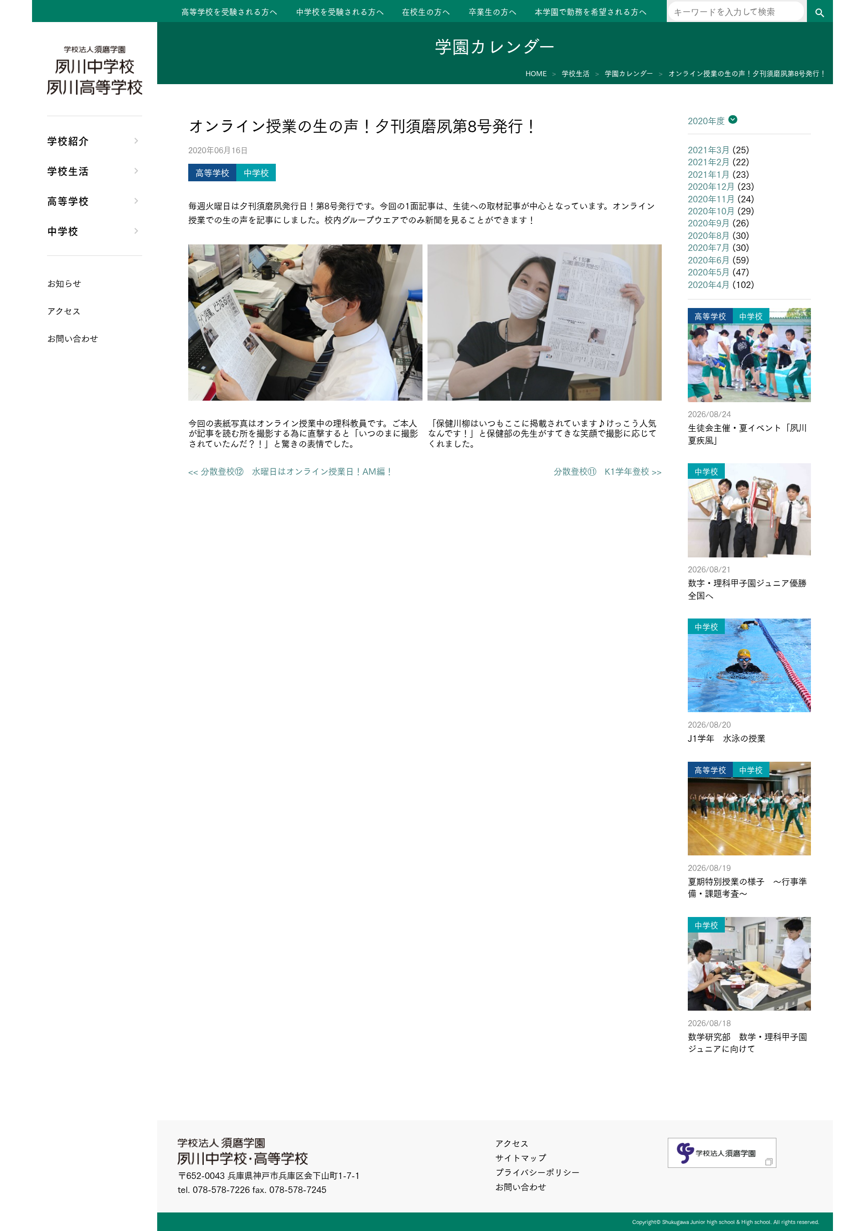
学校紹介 (68, 140)
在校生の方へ (426, 11)
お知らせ (64, 283)
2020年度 (706, 120)
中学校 (63, 230)
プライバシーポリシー (537, 1172)
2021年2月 (709, 161)
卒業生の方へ (493, 11)
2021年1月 (709, 174)
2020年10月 (711, 210)
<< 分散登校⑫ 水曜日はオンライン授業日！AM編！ (290, 471)
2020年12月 (711, 186)
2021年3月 (709, 149)
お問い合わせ (520, 1186)
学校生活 (68, 170)
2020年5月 (709, 271)
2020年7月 (709, 247)
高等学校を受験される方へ (229, 11)
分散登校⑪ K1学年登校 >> (608, 471)
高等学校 (68, 200)
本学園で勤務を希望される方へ (591, 11)
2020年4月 (709, 284)
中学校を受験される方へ (340, 11)
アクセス (512, 1143)
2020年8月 (709, 235)
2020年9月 (709, 222)
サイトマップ (520, 1157)
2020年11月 (711, 198)
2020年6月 (709, 259)
